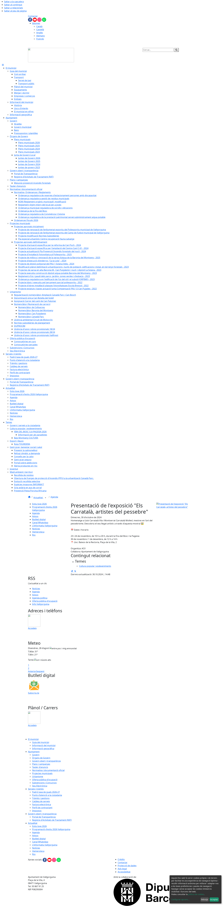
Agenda (54, 496)
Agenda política (39, 597)
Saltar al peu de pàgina (15, 10)
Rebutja (204, 899)
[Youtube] (35, 19)
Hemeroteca (38, 531)
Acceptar (214, 899)
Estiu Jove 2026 (39, 503)
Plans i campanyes (41, 764)
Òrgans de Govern (41, 757)
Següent (40, 671)
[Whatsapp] (44, 19)
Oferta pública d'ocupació (44, 601)
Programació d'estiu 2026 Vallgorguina (51, 829)
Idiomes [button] (36, 23)
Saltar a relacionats (13, 7)
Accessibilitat (124, 871)
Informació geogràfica (43, 748)
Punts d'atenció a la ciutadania (47, 795)
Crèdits (121, 859)
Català (39, 26)
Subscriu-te (33, 693)
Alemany (40, 35)
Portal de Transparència (44, 816)
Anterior (32, 671)
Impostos (36, 810)
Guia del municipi (40, 742)
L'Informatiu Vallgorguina (44, 525)
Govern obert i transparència (46, 761)
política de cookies (196, 894)
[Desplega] (45, 497)
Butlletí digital (39, 519)
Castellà (40, 29)
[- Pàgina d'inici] (51, 54)
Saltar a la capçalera (14, 1)
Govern (35, 754)
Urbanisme (37, 776)
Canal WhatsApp (40, 522)
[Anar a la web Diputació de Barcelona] (155, 892)
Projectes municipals (42, 773)
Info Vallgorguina (40, 604)
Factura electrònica (41, 804)
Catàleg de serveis (41, 801)
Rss (34, 535)
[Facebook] (30, 19)
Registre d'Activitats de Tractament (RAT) (52, 820)
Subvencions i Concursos (44, 782)
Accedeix (32, 628)
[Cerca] (176, 50)
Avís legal (122, 868)
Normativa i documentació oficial (48, 770)
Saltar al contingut (13, 4)
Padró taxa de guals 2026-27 (46, 792)
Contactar (33, 16)
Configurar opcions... (180, 899)
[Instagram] (39, 19)
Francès (40, 38)
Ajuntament (34, 751)
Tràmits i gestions (41, 798)
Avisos (35, 516)
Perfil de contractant (42, 807)
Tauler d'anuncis (40, 767)
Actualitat (38, 497)
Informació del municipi (43, 745)
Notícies (36, 528)
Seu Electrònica (39, 785)
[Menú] (3, 64)
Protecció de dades (127, 865)
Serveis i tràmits (36, 789)
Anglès (39, 32)
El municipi (33, 739)
